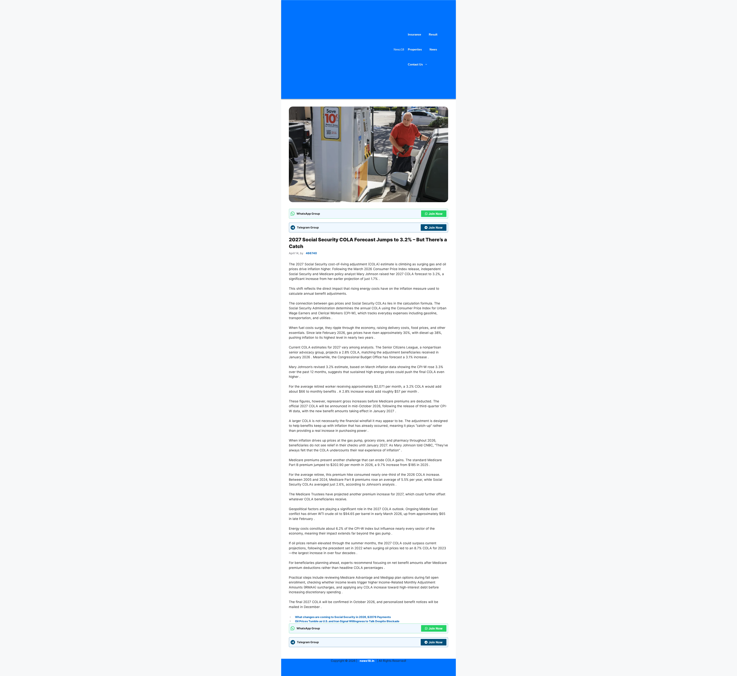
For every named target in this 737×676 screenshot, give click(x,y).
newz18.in (367, 661)
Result (433, 34)
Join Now (436, 214)
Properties (415, 49)
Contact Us (415, 64)
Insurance (414, 34)
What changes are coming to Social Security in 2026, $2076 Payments (343, 617)
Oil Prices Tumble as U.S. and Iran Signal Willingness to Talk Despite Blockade (347, 621)
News (433, 49)
